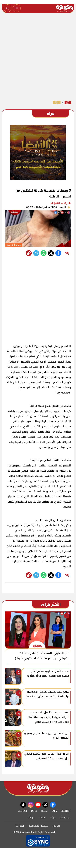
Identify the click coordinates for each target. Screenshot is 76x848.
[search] (7, 8)
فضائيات (22, 810)
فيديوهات (65, 817)
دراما (54, 810)
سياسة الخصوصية (38, 825)
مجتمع (43, 817)
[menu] (17, 8)
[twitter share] (51, 253)
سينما (44, 810)
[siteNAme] (64, 8)
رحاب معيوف (59, 203)
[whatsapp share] (43, 253)
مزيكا (34, 810)
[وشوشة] (68, 102)
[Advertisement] (38, 57)
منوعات (31, 817)
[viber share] (36, 253)
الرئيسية (65, 810)
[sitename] (38, 788)
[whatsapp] (29, 253)
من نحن (56, 825)
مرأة (56, 102)
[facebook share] (58, 253)
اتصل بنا (20, 825)
